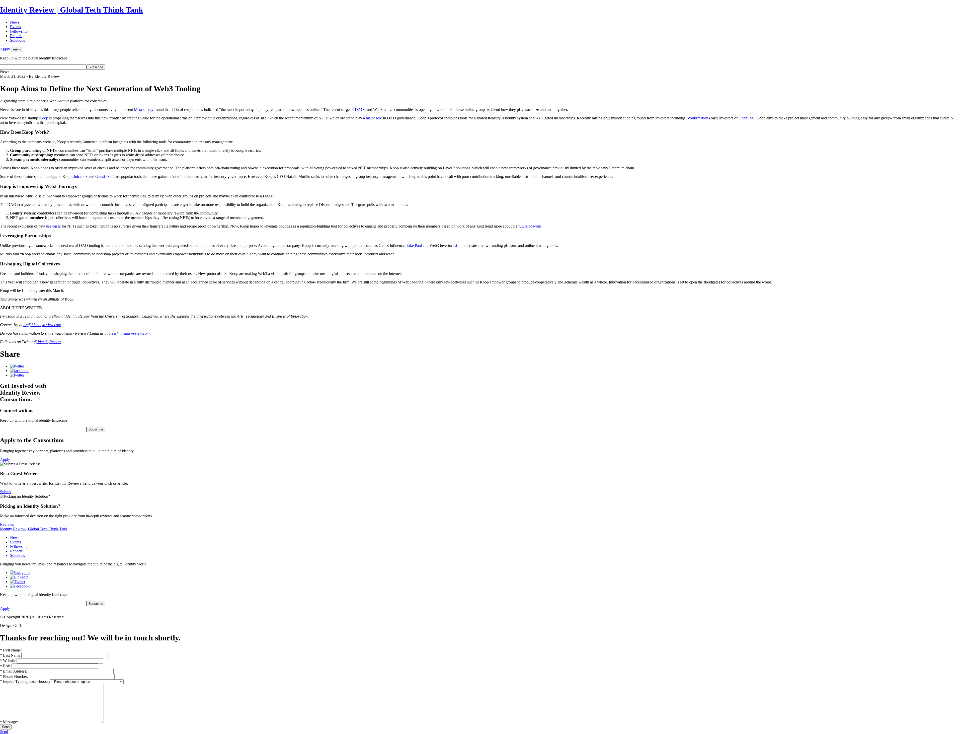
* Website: (8, 660)
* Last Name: (10, 655)
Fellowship (19, 31)
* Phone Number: (14, 676)
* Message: (9, 722)
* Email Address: (13, 671)
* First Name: (11, 650)
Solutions (17, 40)
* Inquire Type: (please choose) (25, 681)
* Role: (6, 666)
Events (15, 27)
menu (17, 49)
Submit (5, 492)
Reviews (7, 524)
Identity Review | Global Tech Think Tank (71, 9)
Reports (16, 36)
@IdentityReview (47, 342)
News (14, 22)
